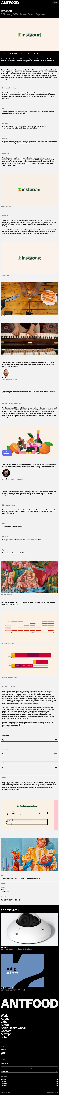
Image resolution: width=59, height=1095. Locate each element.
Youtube (3, 1053)
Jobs (4, 1037)
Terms (56, 1092)
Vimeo (2, 1055)
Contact (6, 1031)
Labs (4, 1021)
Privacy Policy (50, 1092)
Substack (3, 1052)
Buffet (5, 1024)
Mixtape (6, 1034)
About (5, 1018)
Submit (56, 1071)
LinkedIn (3, 1051)
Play (3, 740)
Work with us (4, 1063)
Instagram (3, 1049)
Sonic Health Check (13, 1028)
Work (4, 1015)
